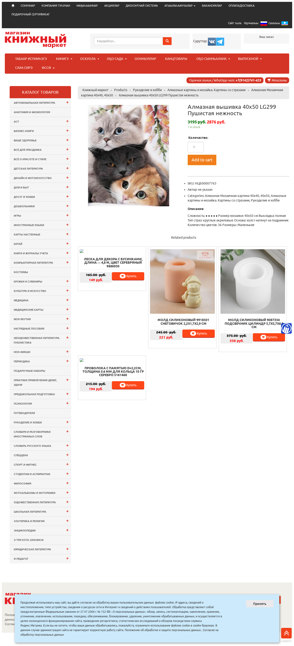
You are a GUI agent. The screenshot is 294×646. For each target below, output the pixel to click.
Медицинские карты (41, 309)
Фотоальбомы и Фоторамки (41, 492)
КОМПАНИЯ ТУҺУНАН (56, 5)
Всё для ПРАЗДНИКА (41, 149)
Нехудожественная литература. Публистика (41, 339)
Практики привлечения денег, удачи (41, 381)
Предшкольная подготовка (41, 393)
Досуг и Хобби (41, 196)
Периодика (41, 360)
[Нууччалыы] (263, 24)
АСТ (41, 121)
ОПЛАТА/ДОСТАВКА (241, 5)
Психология (41, 403)
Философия (41, 483)
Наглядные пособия (41, 328)
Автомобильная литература (41, 102)
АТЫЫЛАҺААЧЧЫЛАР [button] (178, 5)
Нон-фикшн (41, 351)
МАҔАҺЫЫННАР (87, 5)
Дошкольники (41, 205)
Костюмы (21, 272)
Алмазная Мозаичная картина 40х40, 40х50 (237, 196)
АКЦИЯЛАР (111, 5)
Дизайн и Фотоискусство (41, 177)
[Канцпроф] (286, 328)
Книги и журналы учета (41, 252)
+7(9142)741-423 (248, 80)
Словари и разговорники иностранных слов (41, 433)
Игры (41, 215)
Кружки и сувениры (41, 281)
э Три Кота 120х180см (28, 540)
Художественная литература (41, 501)
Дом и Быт (41, 187)
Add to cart (202, 159)
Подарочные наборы (29, 370)
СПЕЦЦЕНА (41, 454)
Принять (259, 604)
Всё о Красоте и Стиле (41, 158)
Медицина (41, 299)
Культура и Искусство (41, 290)
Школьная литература (41, 511)
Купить (131, 276)
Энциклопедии (41, 530)
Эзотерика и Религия (41, 520)
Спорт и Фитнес (41, 464)
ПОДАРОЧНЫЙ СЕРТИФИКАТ (30, 14)
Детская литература (41, 168)
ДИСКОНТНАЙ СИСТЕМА (142, 5)
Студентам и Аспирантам (41, 473)
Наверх (286, 641)
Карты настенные (41, 234)
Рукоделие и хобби (265, 200)
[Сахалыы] (284, 24)
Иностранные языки (41, 224)
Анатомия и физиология (32, 112)
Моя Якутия (41, 318)
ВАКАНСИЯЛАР (212, 5)
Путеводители (24, 413)
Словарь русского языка (41, 445)
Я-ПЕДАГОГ (41, 558)
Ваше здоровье (41, 139)
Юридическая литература (41, 548)
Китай (41, 243)
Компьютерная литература (41, 262)
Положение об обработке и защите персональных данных (163, 630)
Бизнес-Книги (41, 130)
